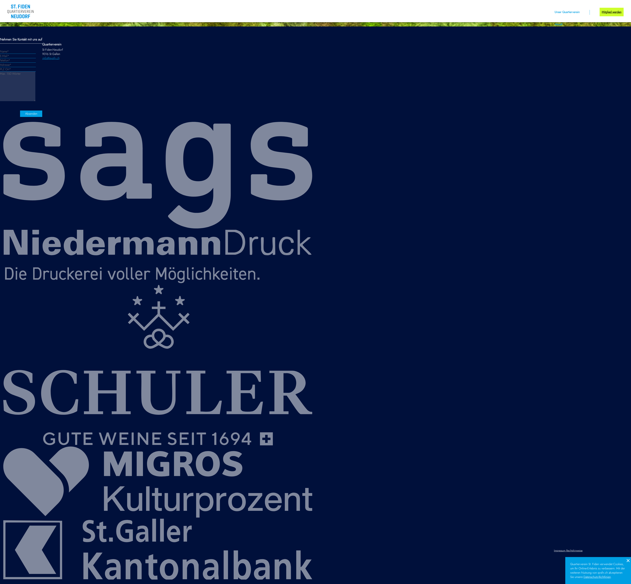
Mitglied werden (611, 12)
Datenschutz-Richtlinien (597, 577)
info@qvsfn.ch (50, 58)
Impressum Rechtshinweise (568, 550)
